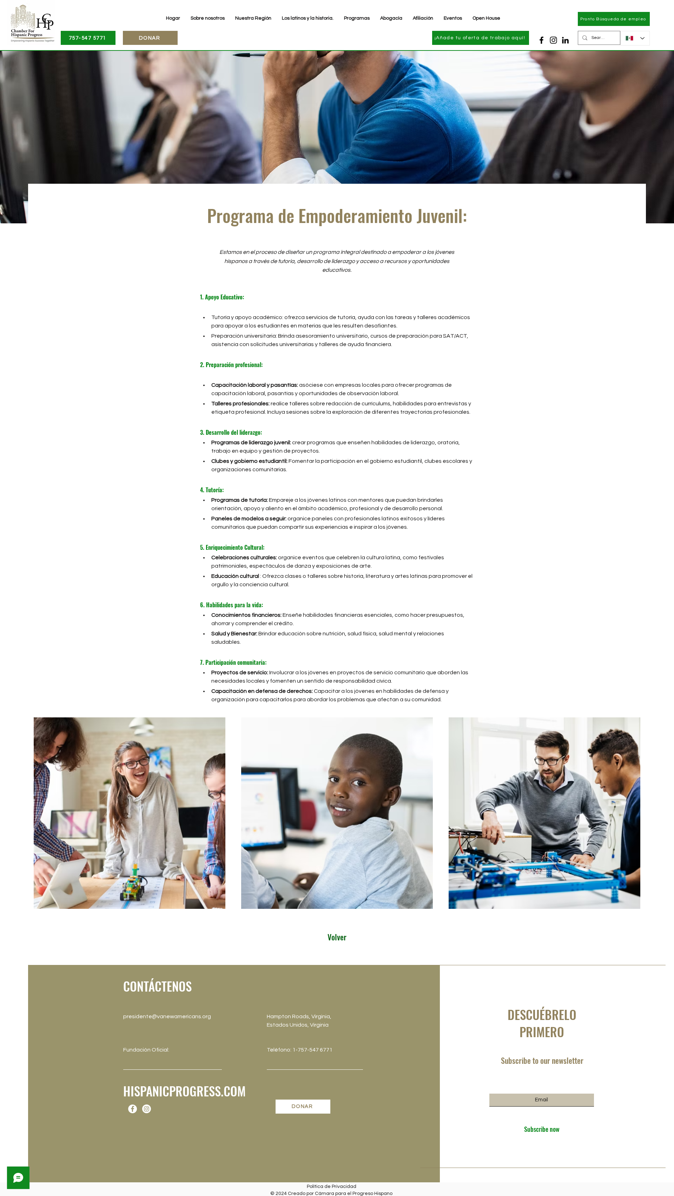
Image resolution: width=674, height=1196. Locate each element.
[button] (423, 18)
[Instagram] (553, 40)
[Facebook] (541, 40)
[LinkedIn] (565, 40)
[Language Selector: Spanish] (635, 38)
